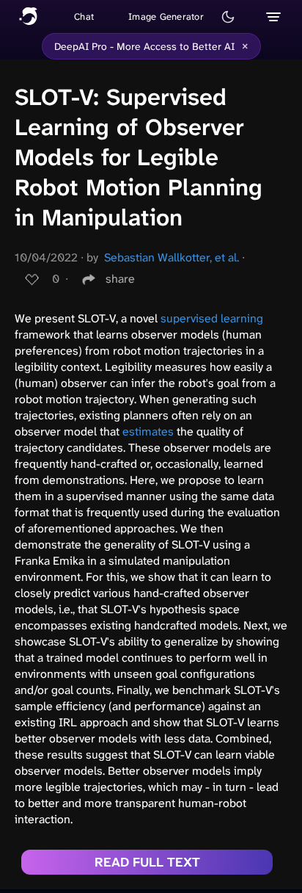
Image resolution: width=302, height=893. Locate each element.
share (120, 278)
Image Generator (166, 16)
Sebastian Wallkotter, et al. (171, 257)
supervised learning (212, 318)
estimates (148, 431)
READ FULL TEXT (147, 862)
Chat (84, 16)
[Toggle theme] (228, 17)
